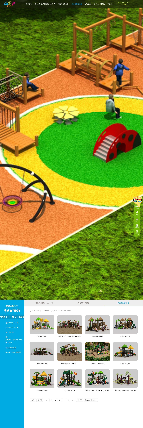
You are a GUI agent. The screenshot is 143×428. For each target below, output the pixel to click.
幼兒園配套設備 (123, 303)
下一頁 (80, 400)
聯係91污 (110, 4)
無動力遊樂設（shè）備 (44, 303)
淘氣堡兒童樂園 (63, 4)
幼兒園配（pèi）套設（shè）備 (54, 310)
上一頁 (40, 400)
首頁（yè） (40, 310)
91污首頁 (29, 4)
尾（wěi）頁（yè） (90, 400)
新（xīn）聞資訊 (99, 4)
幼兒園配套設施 (77, 4)
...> (73, 400)
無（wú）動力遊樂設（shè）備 (45, 4)
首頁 (32, 400)
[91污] (9, 4)
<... (46, 400)
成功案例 (88, 4)
